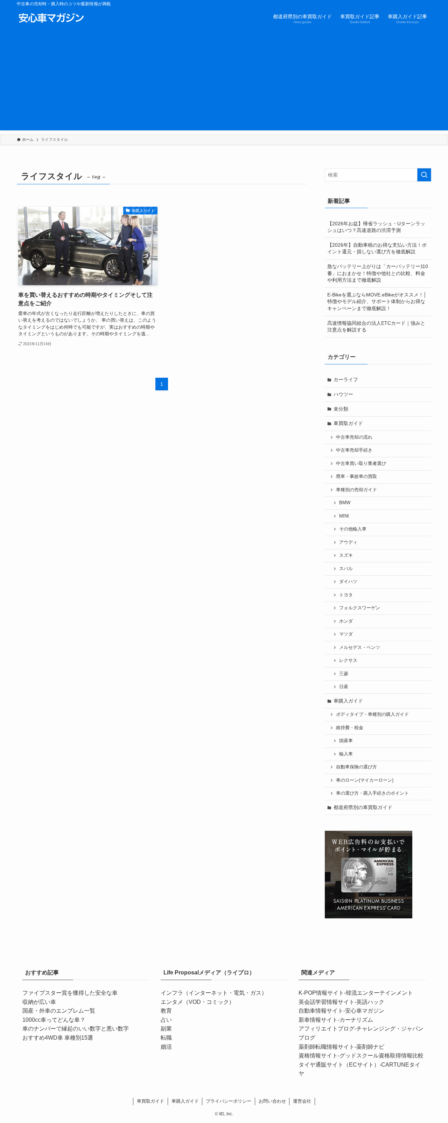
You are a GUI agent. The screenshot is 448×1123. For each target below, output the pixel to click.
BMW (344, 502)
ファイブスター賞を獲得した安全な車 (70, 993)
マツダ (346, 634)
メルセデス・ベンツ (359, 647)
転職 (166, 1038)
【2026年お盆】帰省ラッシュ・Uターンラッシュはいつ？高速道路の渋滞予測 (376, 227)
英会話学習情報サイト (327, 1002)
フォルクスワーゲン (359, 607)
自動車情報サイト (321, 1011)
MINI (344, 516)
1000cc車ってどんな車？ (53, 1020)
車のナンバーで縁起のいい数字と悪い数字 (75, 1029)
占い (166, 1020)
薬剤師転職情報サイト (327, 1047)
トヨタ (346, 595)
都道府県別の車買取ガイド (363, 807)
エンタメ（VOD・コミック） (197, 1002)
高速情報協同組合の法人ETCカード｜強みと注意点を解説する (376, 326)
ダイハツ (348, 581)
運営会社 (302, 1101)
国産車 (346, 740)
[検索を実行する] (424, 175)
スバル (346, 568)
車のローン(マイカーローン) (364, 780)
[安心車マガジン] (51, 18)
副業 (166, 1029)
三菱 (343, 673)
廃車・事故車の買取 (356, 476)
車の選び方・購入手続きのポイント (372, 793)
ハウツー (343, 394)
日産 (343, 686)
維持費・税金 (349, 727)
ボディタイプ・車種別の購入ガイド (372, 714)
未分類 (341, 409)
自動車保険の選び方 (356, 767)
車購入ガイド (348, 701)
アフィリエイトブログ (327, 1029)
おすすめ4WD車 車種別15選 (57, 1038)
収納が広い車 (39, 1002)
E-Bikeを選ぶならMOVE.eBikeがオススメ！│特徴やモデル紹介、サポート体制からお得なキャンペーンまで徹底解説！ (377, 301)
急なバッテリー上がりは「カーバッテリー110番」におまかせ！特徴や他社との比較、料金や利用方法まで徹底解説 (377, 273)
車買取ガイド (348, 423)
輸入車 (346, 754)
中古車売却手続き (354, 450)
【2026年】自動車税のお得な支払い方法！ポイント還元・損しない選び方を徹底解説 (377, 248)
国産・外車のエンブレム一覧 (58, 1011)
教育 (166, 1011)
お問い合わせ (272, 1101)
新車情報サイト (318, 1020)
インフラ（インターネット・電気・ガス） (214, 993)
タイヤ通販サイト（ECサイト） (339, 1065)
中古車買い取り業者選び (361, 463)
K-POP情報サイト (321, 993)
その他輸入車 (352, 529)
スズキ (346, 555)
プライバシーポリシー (228, 1101)
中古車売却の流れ (354, 437)
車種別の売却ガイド (356, 489)
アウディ (348, 542)
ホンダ (346, 621)
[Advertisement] (224, 81)
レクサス (348, 660)
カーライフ (346, 379)
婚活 (166, 1047)
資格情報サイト (318, 1056)
